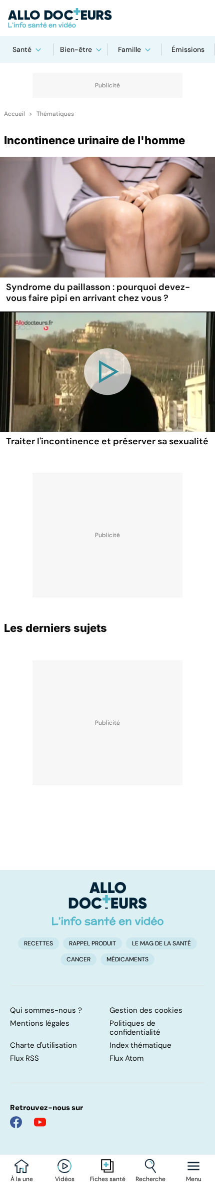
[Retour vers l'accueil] (107, 18)
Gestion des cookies (146, 1010)
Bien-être (76, 49)
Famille (129, 49)
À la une (21, 1179)
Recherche (151, 1179)
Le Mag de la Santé (161, 943)
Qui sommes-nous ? (46, 1010)
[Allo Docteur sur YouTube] (40, 1122)
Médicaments (127, 959)
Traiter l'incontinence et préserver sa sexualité (107, 441)
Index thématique (141, 1045)
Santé (22, 49)
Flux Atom (127, 1058)
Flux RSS (24, 1058)
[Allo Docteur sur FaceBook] (16, 1122)
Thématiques (55, 114)
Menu (194, 1179)
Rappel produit (92, 943)
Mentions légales (40, 1023)
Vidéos (64, 1179)
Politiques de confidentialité (135, 1027)
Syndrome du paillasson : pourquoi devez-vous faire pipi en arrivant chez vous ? (98, 292)
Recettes (38, 943)
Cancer (78, 959)
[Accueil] (108, 903)
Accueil (14, 114)
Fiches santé (108, 1179)
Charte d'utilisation (43, 1045)
